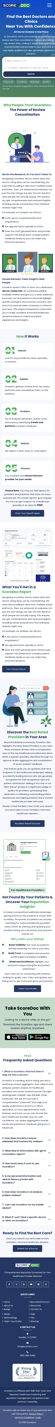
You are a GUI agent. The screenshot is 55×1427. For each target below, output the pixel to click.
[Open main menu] (49, 5)
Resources (36, 1305)
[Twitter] (16, 1284)
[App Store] (16, 1037)
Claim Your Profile (27, 988)
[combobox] (30, 61)
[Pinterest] (38, 1284)
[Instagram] (46, 1284)
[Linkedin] (24, 1284)
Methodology (10, 1317)
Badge (7, 1309)
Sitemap (35, 1321)
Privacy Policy (35, 1413)
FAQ (33, 1317)
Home (7, 1302)
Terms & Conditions (24, 1417)
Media (7, 1314)
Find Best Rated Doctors (27, 823)
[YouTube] (31, 1284)
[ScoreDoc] (16, 5)
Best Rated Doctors (40, 1302)
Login (38, 1417)
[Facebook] (9, 1284)
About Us (8, 1305)
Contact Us (36, 1309)
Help (33, 1314)
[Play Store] (39, 1037)
